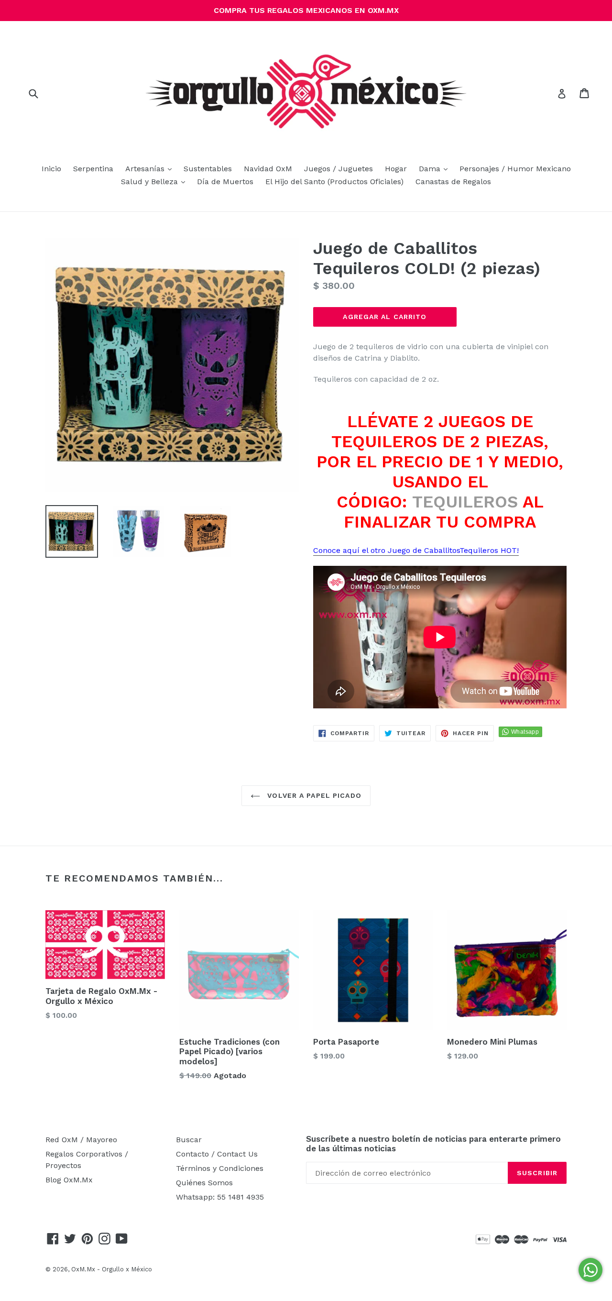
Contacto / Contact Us (217, 1153)
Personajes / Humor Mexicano (515, 168)
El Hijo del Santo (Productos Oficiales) (334, 181)
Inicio (51, 168)
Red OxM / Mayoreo (81, 1139)
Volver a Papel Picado (313, 795)
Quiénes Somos (204, 1182)
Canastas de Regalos (453, 181)
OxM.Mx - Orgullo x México (111, 1269)
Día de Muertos (225, 181)
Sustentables (208, 168)
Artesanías (150, 168)
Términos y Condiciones (219, 1168)
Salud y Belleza (155, 181)
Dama (435, 168)
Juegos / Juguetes (338, 168)
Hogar (396, 168)
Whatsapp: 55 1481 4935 (220, 1197)
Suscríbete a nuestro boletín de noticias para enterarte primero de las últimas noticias (433, 1143)
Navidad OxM (268, 168)
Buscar (189, 1139)
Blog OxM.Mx (69, 1179)
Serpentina (93, 168)
